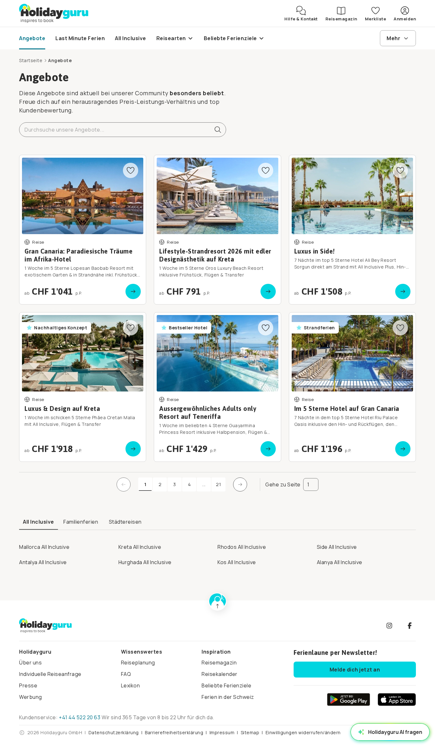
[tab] (38, 522)
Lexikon (130, 685)
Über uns (30, 662)
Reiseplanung (138, 662)
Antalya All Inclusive (43, 562)
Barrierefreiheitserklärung (174, 732)
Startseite (30, 60)
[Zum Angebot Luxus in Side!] (352, 230)
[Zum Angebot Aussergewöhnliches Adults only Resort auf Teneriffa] (217, 387)
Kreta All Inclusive (139, 546)
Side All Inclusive (337, 546)
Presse (28, 685)
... (206, 486)
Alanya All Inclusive (339, 562)
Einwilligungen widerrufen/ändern (303, 732)
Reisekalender (220, 674)
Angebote (60, 60)
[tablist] (217, 522)
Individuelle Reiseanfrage (50, 674)
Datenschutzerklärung (114, 732)
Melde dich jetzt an (355, 669)
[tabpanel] (217, 552)
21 (218, 484)
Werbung (30, 696)
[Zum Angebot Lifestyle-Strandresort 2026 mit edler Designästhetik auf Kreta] (217, 230)
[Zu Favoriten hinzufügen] (130, 170)
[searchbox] (122, 129)
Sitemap (250, 732)
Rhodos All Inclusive (242, 546)
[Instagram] (389, 625)
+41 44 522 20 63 (79, 717)
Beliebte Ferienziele (226, 685)
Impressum (222, 732)
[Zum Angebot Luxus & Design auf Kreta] (82, 387)
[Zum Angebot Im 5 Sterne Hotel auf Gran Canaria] (352, 387)
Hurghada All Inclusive (145, 562)
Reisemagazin (219, 662)
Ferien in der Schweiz (228, 696)
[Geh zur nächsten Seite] (240, 484)
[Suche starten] (215, 129)
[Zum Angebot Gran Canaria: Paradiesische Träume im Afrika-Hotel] (82, 230)
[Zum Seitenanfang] (217, 602)
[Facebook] (409, 625)
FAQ (126, 674)
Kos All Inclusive (237, 562)
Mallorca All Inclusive (44, 546)
